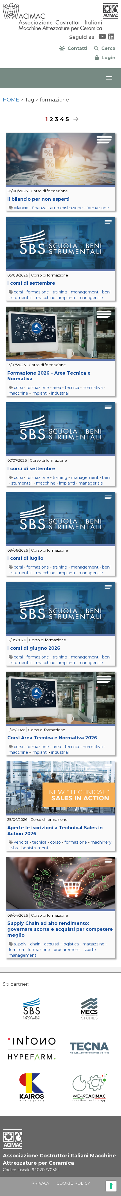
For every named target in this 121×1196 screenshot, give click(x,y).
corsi (18, 292)
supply (20, 944)
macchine (45, 297)
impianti (67, 297)
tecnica (72, 387)
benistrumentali (36, 847)
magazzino (93, 944)
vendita (21, 842)
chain (35, 944)
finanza (39, 207)
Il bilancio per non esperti (38, 199)
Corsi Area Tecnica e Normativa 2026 (52, 737)
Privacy (40, 1183)
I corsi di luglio (25, 558)
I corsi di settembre (31, 283)
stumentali (21, 297)
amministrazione (66, 207)
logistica (71, 944)
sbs (14, 847)
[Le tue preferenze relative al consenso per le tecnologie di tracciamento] (111, 1186)
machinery (101, 842)
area (57, 387)
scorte (90, 949)
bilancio (21, 207)
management (84, 292)
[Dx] (75, 119)
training (60, 292)
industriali (60, 393)
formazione (97, 207)
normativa (93, 387)
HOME (11, 100)
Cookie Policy (73, 1183)
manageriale (91, 297)
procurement (67, 949)
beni (106, 292)
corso (55, 842)
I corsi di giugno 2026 (33, 648)
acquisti (51, 944)
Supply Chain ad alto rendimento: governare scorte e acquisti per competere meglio (60, 929)
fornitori (16, 949)
